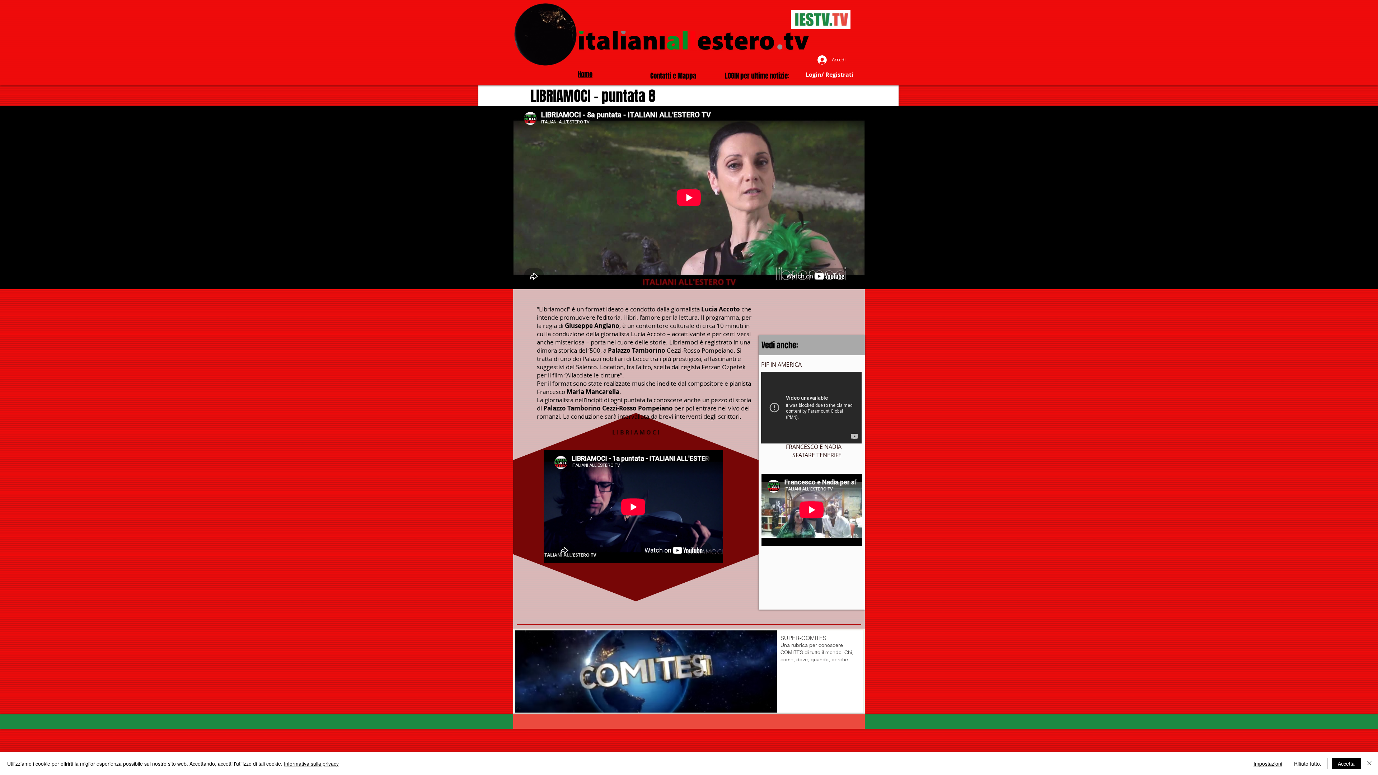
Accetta (1346, 763)
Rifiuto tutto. (1307, 763)
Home (585, 74)
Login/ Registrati (829, 75)
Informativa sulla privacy (311, 763)
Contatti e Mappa (673, 76)
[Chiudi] (1369, 763)
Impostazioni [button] (1267, 763)
